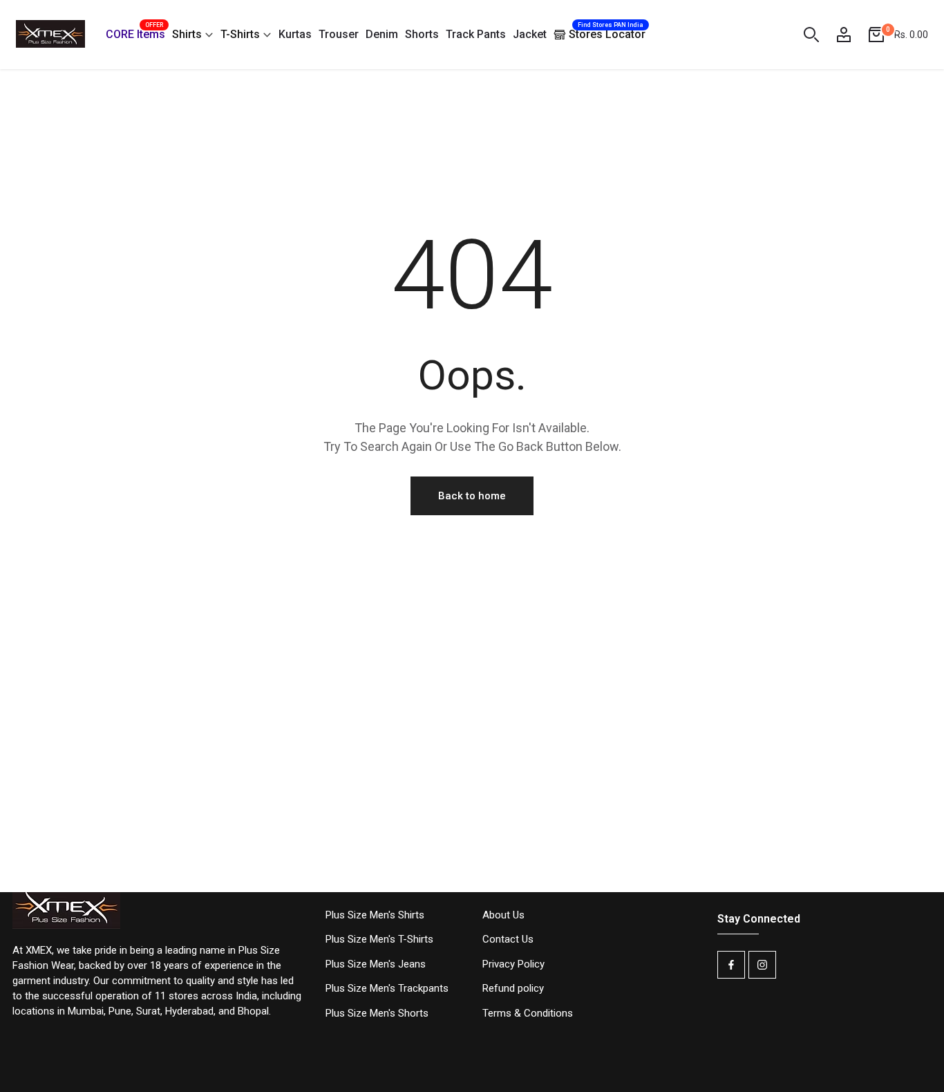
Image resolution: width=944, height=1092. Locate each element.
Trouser (339, 34)
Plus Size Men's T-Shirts (379, 939)
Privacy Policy (513, 964)
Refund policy (513, 988)
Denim (382, 34)
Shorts (422, 34)
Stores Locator (607, 32)
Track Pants (476, 34)
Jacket (530, 34)
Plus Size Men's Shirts (374, 915)
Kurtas (295, 34)
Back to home (472, 496)
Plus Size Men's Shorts (376, 1013)
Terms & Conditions (527, 1013)
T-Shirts (240, 34)
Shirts (187, 34)
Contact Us (508, 939)
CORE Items (135, 32)
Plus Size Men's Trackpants (387, 988)
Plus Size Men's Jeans (375, 964)
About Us (503, 915)
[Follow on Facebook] (731, 965)
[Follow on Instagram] (762, 965)
